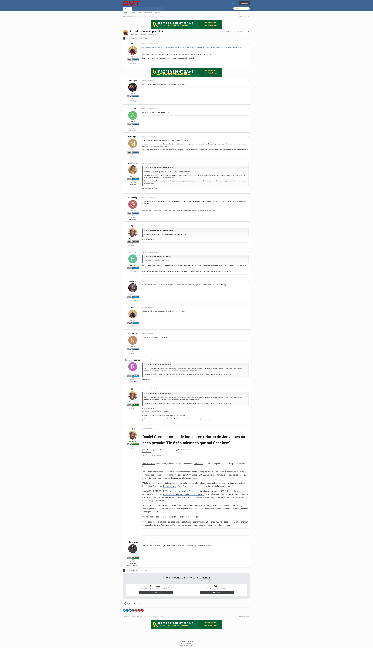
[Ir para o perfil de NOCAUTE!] (132, 340)
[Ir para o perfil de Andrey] (132, 115)
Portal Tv (149, 9)
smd (133, 34)
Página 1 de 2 (143, 38)
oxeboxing (132, 163)
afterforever (133, 542)
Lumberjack (133, 80)
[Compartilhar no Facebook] (127, 610)
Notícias (159, 9)
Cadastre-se (244, 3)
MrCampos (132, 137)
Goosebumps (132, 198)
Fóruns (125, 12)
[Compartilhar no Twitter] (124, 610)
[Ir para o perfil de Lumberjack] (132, 87)
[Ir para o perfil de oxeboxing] (132, 169)
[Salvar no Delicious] (133, 610)
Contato (190, 641)
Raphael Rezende (132, 360)
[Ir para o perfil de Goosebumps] (132, 204)
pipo (133, 226)
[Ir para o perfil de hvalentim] (132, 258)
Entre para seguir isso (230, 31)
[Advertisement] (186, 634)
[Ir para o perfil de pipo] (132, 232)
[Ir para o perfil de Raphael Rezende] (132, 366)
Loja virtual (138, 9)
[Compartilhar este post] (248, 44)
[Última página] (136, 38)
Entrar (234, 3)
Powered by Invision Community (186, 645)
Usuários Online (159, 12)
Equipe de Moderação (145, 12)
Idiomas (182, 641)
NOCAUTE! (132, 333)
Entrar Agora (216, 592)
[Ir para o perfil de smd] (125, 32)
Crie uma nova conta (156, 592)
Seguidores (241, 31)
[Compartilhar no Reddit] (136, 610)
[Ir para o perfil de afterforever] (132, 548)
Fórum (127, 9)
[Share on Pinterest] (142, 610)
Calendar (133, 12)
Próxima (131, 38)
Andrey (133, 108)
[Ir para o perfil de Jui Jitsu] (132, 287)
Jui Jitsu (132, 281)
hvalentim (133, 252)
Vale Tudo (153, 34)
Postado (150, 43)
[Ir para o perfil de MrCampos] (132, 143)
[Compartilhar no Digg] (130, 610)
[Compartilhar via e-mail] (139, 610)
